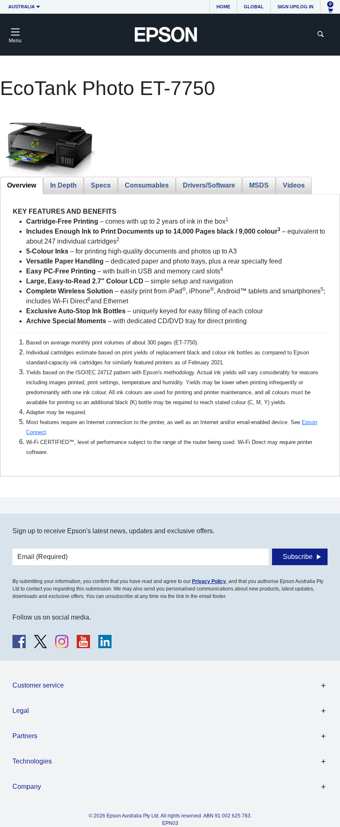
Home (223, 6)
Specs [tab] (101, 185)
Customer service (38, 685)
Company (26, 786)
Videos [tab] (294, 185)
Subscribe (298, 556)
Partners (24, 735)
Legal (20, 710)
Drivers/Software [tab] (209, 185)
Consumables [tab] (147, 185)
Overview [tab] (21, 185)
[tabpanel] (170, 332)
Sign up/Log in (295, 6)
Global (254, 6)
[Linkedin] (105, 641)
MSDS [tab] (259, 185)
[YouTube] (83, 641)
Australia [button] (21, 6)
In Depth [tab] (63, 185)
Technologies (32, 761)
